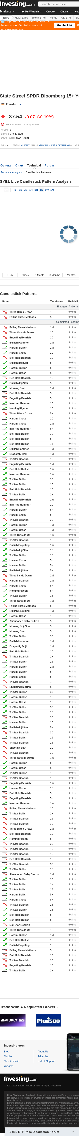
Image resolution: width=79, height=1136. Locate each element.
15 (20, 189)
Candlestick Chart (6, 190)
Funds (53, 17)
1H (31, 189)
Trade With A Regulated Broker (27, 1007)
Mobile (8, 1056)
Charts (64, 11)
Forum (49, 165)
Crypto (50, 11)
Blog (6, 1051)
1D (41, 189)
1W (47, 189)
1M (52, 189)
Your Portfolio (11, 1061)
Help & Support (46, 1061)
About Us (43, 1051)
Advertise (43, 1056)
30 (25, 189)
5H (36, 189)
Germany (25, 145)
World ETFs (39, 17)
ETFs (6, 17)
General (6, 165)
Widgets (8, 1066)
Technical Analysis (11, 172)
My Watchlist (32, 11)
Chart (19, 165)
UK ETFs (66, 17)
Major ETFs (21, 17)
